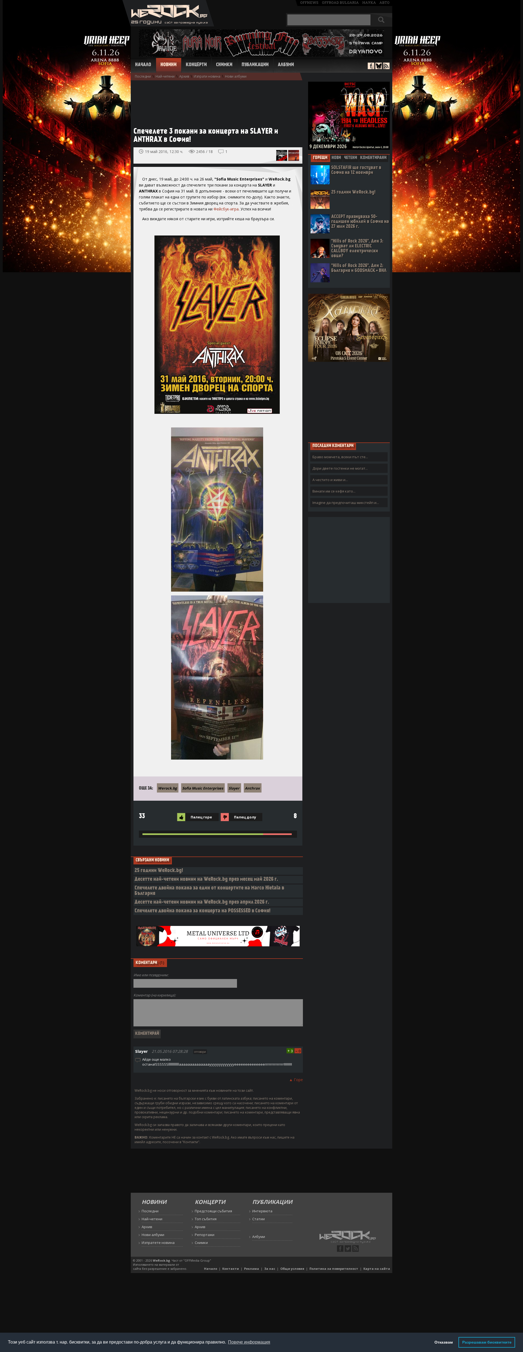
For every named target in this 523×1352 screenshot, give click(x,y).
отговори (200, 1052)
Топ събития (206, 1218)
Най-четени (165, 76)
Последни (143, 76)
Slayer (234, 788)
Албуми (286, 65)
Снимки (224, 65)
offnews (309, 2)
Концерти (196, 65)
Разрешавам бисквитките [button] (487, 1342)
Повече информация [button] (249, 1342)
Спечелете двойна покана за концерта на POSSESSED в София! (202, 911)
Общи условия (292, 1269)
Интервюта (262, 1211)
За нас (269, 1269)
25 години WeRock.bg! (159, 870)
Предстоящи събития (213, 1211)
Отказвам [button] (443, 1342)
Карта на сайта (376, 1269)
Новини (168, 65)
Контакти (230, 1269)
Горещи (320, 158)
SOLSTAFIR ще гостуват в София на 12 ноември (356, 170)
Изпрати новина (207, 76)
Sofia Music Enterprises (202, 788)
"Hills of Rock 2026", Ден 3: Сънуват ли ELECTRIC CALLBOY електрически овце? (357, 248)
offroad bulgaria (340, 2)
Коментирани (373, 158)
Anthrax (252, 788)
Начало (143, 65)
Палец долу (245, 817)
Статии (258, 1218)
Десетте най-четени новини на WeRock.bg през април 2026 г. (202, 902)
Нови (336, 158)
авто (384, 2)
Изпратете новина (158, 1242)
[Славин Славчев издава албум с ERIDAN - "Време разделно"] (293, 155)
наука (369, 2)
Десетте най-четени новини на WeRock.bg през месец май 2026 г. (206, 879)
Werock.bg (167, 788)
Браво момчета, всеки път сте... (340, 456)
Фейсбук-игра (226, 209)
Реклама (251, 1269)
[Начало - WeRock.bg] (168, 25)
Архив (184, 76)
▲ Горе (296, 1079)
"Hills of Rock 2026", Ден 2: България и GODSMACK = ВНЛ (359, 268)
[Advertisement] (215, 101)
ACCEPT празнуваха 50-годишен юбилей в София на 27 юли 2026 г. (360, 222)
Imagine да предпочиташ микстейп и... (345, 502)
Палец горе (201, 817)
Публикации (255, 65)
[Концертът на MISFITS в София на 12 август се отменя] (281, 155)
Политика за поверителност (333, 1269)
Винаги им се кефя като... (333, 491)
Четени (350, 158)
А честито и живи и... (330, 479)
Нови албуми (236, 76)
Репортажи (204, 1234)
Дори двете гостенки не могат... (340, 468)
